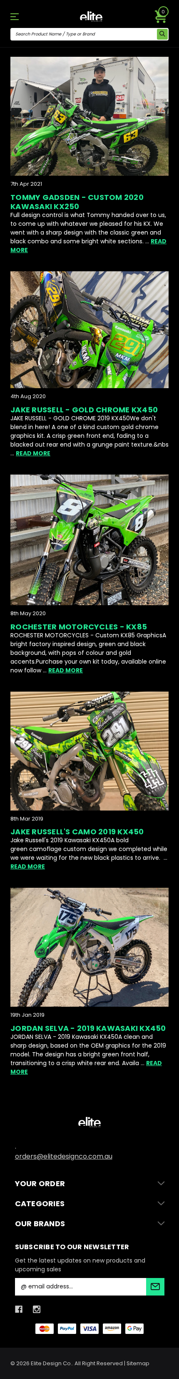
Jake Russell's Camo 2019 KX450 (77, 831)
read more (33, 453)
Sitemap (138, 1363)
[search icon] (162, 34)
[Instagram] (36, 1309)
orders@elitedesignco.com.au (63, 1156)
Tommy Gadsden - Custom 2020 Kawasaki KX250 (77, 202)
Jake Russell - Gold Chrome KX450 (84, 409)
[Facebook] (18, 1309)
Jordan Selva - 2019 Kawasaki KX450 (88, 1028)
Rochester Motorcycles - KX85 (78, 626)
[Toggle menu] (22, 16)
